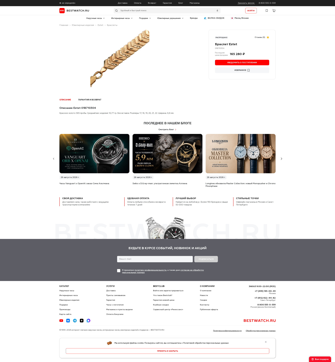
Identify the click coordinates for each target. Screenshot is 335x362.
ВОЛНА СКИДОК (216, 18)
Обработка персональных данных (261, 331)
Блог (180, 3)
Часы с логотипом (115, 305)
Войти (251, 11)
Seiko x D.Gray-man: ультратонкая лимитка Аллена (160, 184)
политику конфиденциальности (150, 270)
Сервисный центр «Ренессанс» (168, 309)
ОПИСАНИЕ (65, 100)
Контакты (204, 305)
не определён (68, 3)
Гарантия (167, 3)
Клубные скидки (161, 305)
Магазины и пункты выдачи (119, 309)
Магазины (195, 3)
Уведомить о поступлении (242, 63)
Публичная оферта (209, 309)
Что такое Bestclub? (162, 295)
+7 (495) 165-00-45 (265, 291)
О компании (205, 291)
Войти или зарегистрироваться (168, 291)
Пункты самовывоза (115, 295)
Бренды (194, 18)
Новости (204, 295)
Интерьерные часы (120, 18)
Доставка (122, 3)
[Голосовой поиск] (217, 11)
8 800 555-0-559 (267, 3)
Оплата (137, 3)
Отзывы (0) (260, 37)
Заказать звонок (246, 3)
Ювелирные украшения (169, 18)
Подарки (143, 18)
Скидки (203, 300)
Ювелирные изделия (69, 300)
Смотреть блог (166, 130)
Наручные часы (94, 18)
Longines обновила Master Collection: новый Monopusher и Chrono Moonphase (240, 185)
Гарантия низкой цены (163, 300)
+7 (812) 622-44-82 (265, 298)
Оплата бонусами (114, 314)
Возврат (152, 3)
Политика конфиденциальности (227, 331)
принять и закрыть (167, 351)
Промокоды (64, 309)
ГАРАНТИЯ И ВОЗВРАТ (89, 100)
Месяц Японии (242, 18)
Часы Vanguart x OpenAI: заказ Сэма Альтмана (84, 184)
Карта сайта (65, 314)
